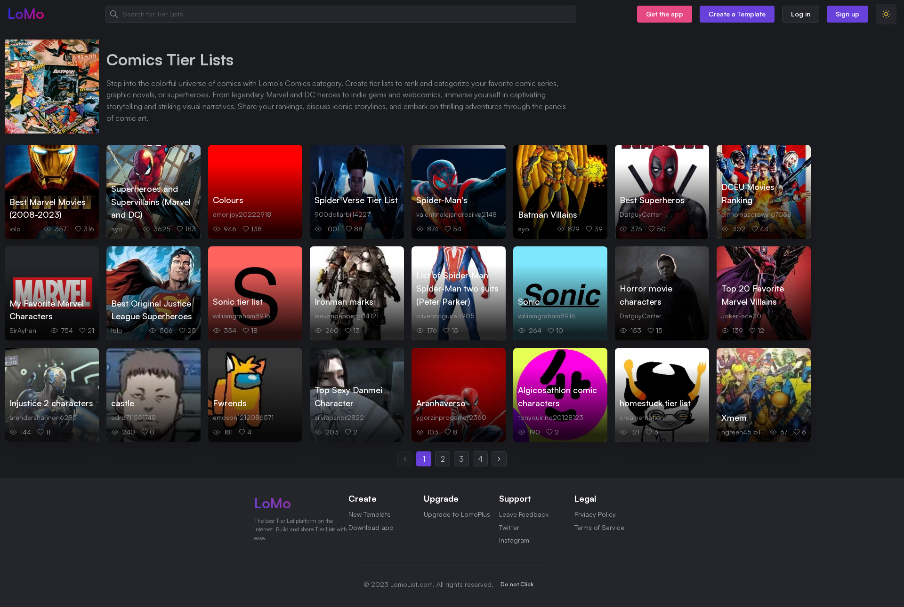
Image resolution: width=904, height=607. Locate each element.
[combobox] (340, 14)
